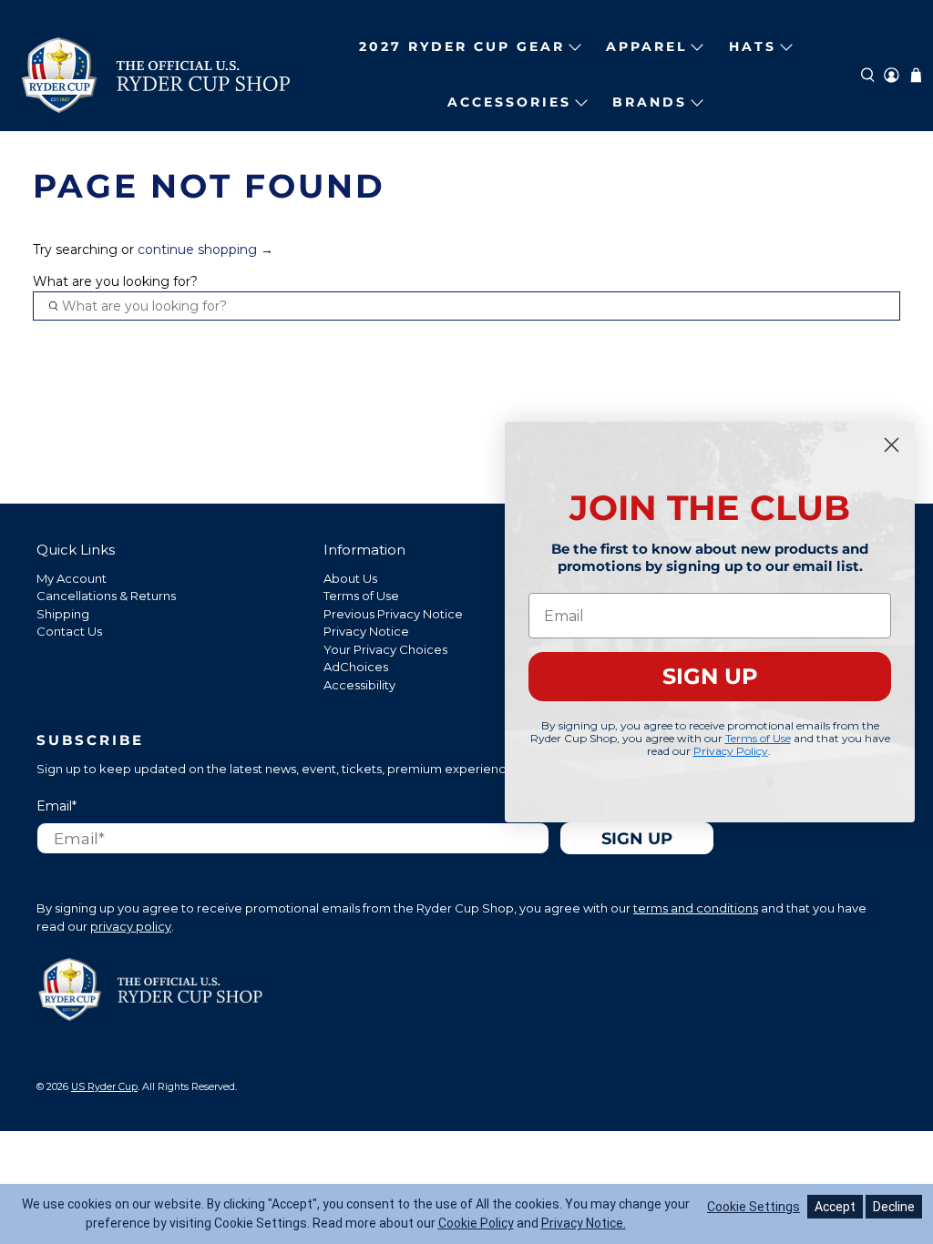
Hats (752, 46)
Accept (835, 1206)
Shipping (62, 614)
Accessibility (359, 685)
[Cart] (916, 75)
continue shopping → (205, 249)
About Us (350, 578)
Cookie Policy (476, 1223)
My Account (71, 578)
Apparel (646, 46)
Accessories (509, 102)
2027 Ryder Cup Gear (462, 46)
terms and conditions (695, 908)
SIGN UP (710, 676)
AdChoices (355, 666)
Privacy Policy (730, 751)
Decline (894, 1206)
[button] (868, 75)
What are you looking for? (115, 281)
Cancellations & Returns (106, 595)
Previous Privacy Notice (393, 614)
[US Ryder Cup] (155, 75)
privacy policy (130, 926)
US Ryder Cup (104, 1087)
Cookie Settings (753, 1206)
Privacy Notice (366, 631)
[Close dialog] (891, 445)
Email (56, 806)
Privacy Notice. (583, 1223)
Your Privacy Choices (385, 649)
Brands (649, 102)
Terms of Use (361, 595)
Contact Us (69, 631)
